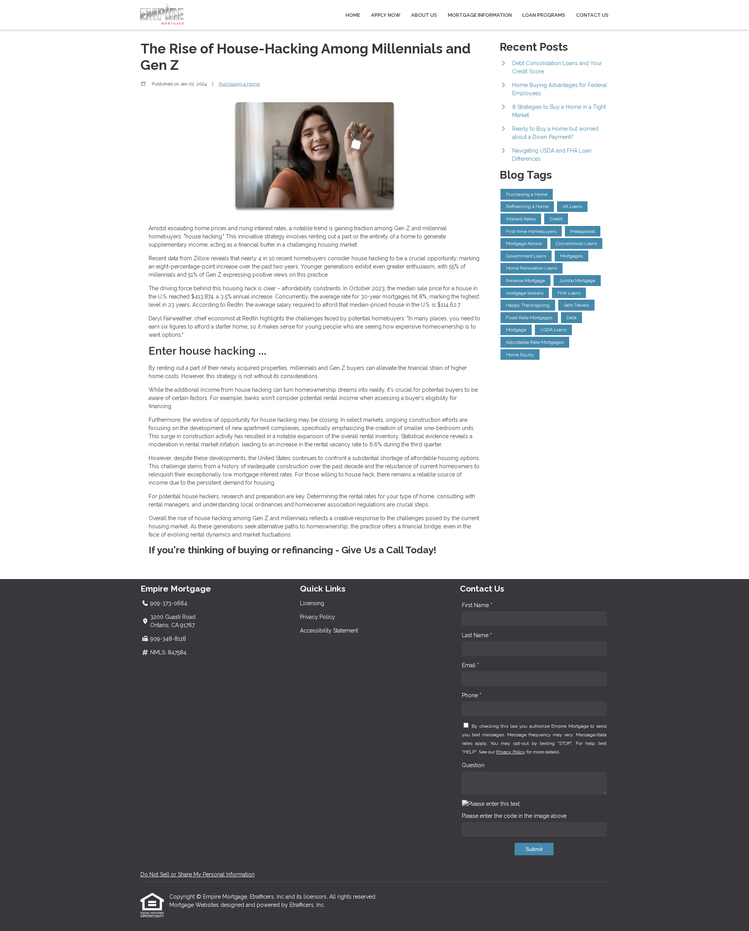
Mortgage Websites (194, 905)
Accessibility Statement (329, 630)
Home (353, 15)
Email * (470, 665)
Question (473, 765)
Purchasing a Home (239, 84)
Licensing (312, 603)
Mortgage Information (480, 15)
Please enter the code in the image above (514, 816)
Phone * (471, 695)
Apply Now (385, 15)
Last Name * (477, 635)
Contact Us (592, 15)
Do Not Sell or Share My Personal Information (197, 874)
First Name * (477, 605)
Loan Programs (543, 15)
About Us (424, 15)
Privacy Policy (317, 617)
